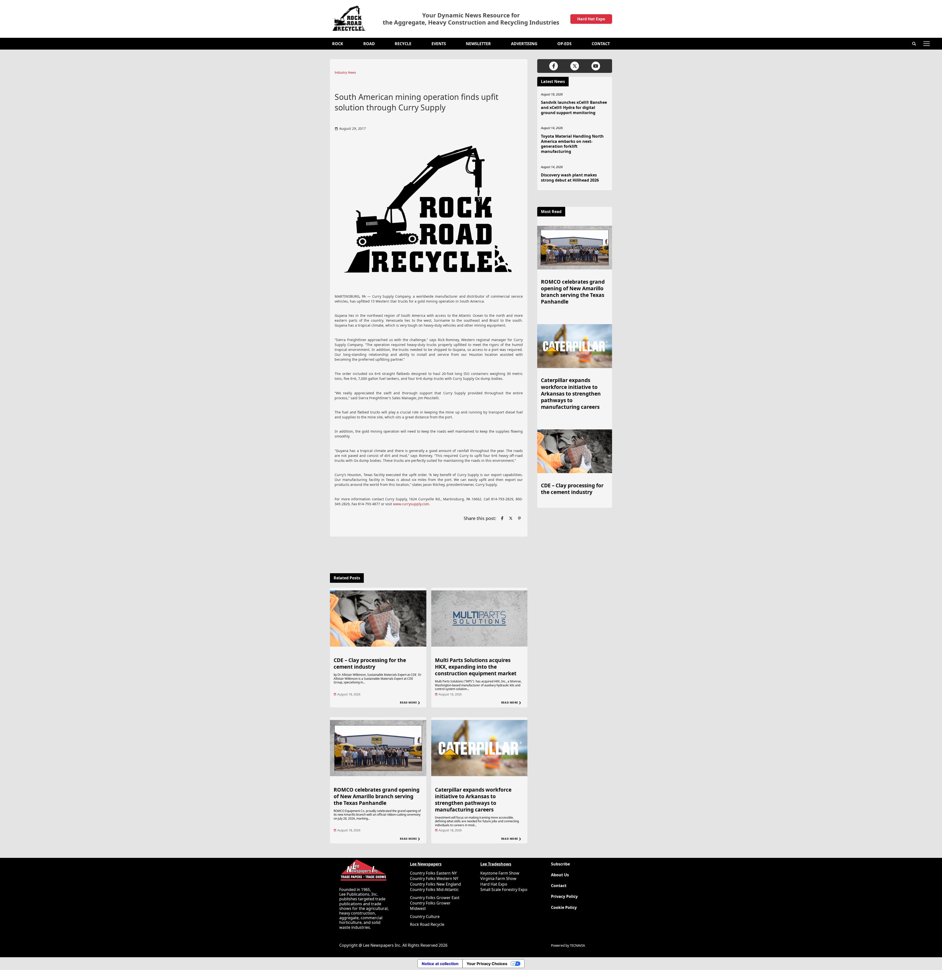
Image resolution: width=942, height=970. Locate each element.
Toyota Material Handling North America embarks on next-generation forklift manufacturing (572, 143)
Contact (601, 43)
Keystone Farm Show (499, 873)
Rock (337, 43)
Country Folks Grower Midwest (430, 905)
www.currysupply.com (411, 504)
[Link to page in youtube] (595, 66)
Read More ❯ (410, 702)
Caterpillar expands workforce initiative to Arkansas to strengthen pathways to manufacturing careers (473, 799)
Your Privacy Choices (487, 963)
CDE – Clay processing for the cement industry (370, 663)
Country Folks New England (435, 884)
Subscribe (560, 864)
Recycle (403, 43)
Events (439, 43)
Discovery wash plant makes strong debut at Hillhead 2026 (570, 177)
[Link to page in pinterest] (519, 518)
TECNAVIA (577, 945)
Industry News (345, 72)
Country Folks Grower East (434, 897)
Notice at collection (440, 963)
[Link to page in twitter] (511, 518)
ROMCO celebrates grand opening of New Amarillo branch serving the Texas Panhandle (376, 796)
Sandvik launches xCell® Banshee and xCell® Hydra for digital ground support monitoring (574, 107)
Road (369, 43)
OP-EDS (564, 43)
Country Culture (425, 916)
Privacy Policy (564, 896)
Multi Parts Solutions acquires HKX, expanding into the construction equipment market (475, 667)
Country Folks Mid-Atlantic (434, 889)
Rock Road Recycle (427, 924)
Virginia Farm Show (498, 878)
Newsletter (478, 43)
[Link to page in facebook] (502, 518)
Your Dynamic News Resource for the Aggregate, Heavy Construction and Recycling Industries (471, 19)
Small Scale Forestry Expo (503, 889)
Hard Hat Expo (591, 19)
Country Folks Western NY (434, 878)
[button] (914, 44)
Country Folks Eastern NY (433, 873)
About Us (560, 875)
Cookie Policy (564, 907)
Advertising (524, 43)
